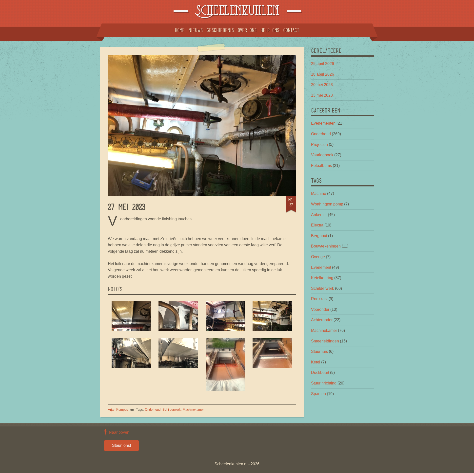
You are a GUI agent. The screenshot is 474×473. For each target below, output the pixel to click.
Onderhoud (152, 409)
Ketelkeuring (322, 278)
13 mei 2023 (322, 95)
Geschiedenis (220, 30)
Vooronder (320, 309)
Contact (291, 30)
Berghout (319, 236)
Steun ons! (121, 445)
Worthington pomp (327, 204)
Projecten (319, 144)
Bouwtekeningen (326, 246)
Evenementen (323, 123)
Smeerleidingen (325, 341)
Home (180, 30)
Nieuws (196, 30)
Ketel (315, 362)
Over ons (247, 30)
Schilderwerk (171, 409)
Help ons (269, 30)
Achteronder (322, 320)
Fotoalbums (321, 165)
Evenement (321, 267)
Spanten (318, 394)
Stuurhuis (319, 351)
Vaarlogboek (322, 155)
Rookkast (319, 299)
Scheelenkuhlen (237, 12)
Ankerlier (319, 215)
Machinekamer (193, 409)
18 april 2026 (322, 74)
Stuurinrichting (323, 383)
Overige (318, 257)
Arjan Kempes (118, 409)
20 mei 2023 (322, 85)
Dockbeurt (320, 372)
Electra (317, 225)
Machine (318, 193)
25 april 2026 (322, 64)
